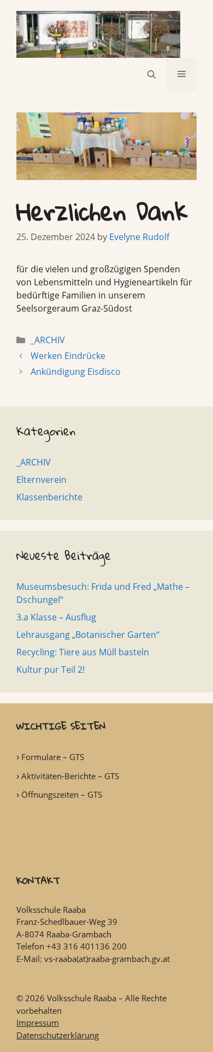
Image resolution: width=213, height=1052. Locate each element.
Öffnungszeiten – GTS (61, 794)
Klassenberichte (49, 497)
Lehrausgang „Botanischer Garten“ (87, 635)
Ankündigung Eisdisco (76, 372)
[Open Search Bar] (152, 74)
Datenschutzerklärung (57, 1035)
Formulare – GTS (52, 756)
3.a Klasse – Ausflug (56, 617)
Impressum (37, 1022)
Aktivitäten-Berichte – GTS (70, 775)
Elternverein (41, 480)
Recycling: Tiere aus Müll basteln (82, 652)
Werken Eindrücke (68, 356)
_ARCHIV (48, 340)
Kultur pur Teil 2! (50, 670)
